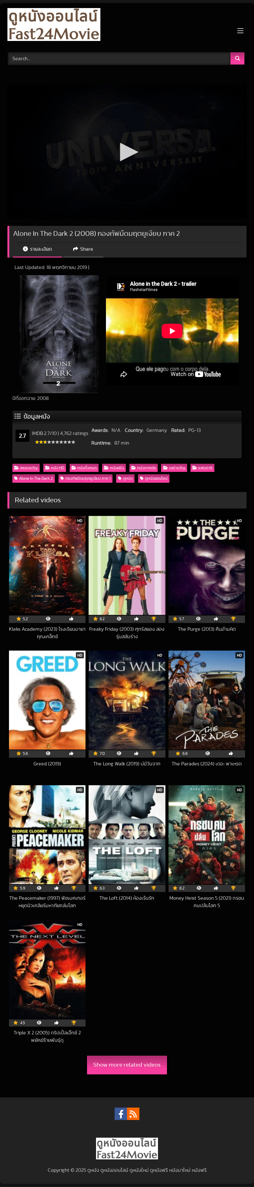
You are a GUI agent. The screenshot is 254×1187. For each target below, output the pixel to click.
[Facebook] (121, 1114)
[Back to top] (235, 1168)
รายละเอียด (40, 249)
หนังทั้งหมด (87, 468)
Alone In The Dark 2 (36, 479)
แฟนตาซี (205, 468)
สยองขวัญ (29, 468)
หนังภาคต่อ (146, 468)
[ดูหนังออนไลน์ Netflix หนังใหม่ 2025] (127, 25)
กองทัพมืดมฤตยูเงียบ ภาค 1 (88, 479)
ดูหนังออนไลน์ (156, 479)
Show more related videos (127, 1065)
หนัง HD (57, 468)
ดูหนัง (128, 479)
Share (86, 249)
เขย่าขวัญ (177, 468)
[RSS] (133, 1114)
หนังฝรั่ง (117, 468)
